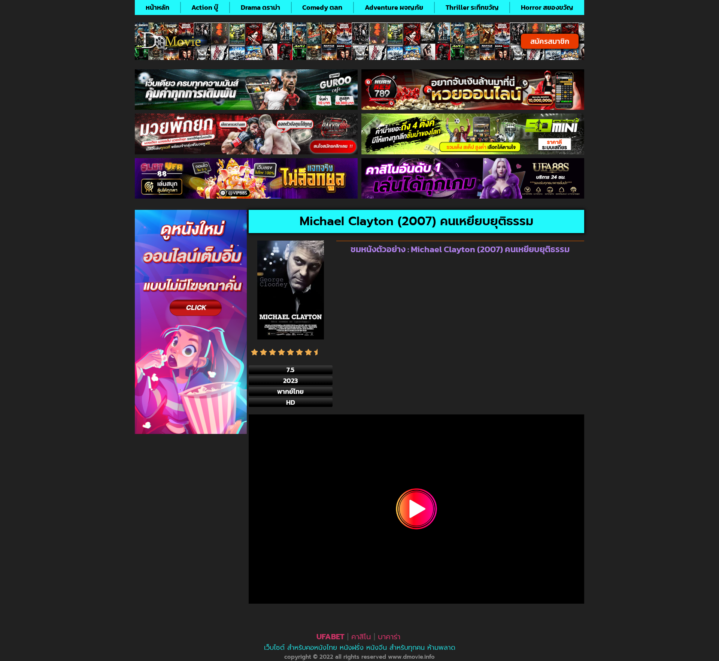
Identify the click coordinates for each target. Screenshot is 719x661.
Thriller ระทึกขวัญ (472, 7)
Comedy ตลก (322, 7)
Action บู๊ (204, 7)
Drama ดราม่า (260, 7)
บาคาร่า (389, 636)
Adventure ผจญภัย (394, 7)
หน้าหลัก (157, 7)
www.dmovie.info (411, 657)
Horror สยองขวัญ (547, 7)
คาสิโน (361, 636)
